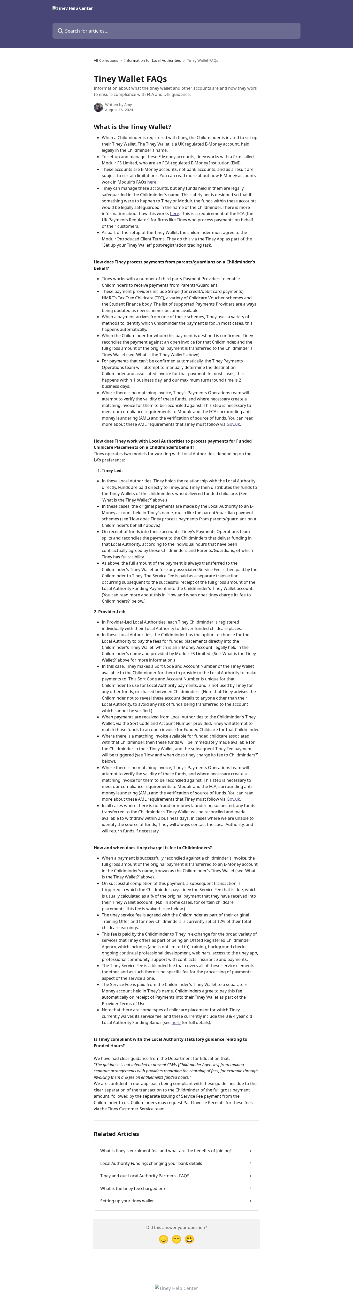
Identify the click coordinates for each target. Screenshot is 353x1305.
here (151, 182)
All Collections (106, 60)
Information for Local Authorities (152, 60)
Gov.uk (233, 424)
